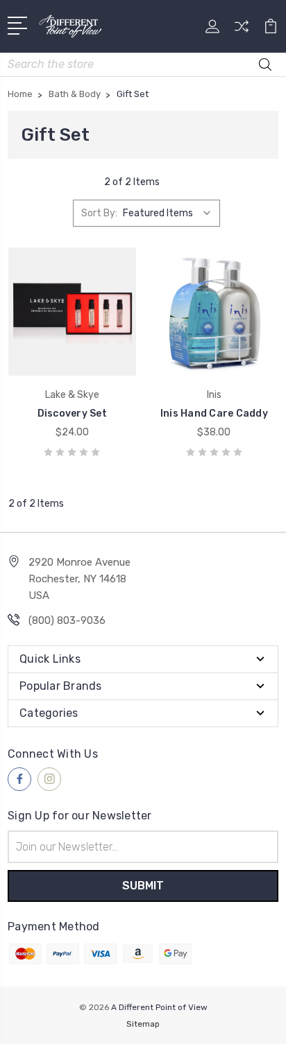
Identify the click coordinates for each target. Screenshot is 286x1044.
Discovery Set (72, 413)
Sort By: (99, 213)
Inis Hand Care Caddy (214, 413)
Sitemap (143, 1024)
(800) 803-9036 (67, 620)
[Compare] (241, 31)
